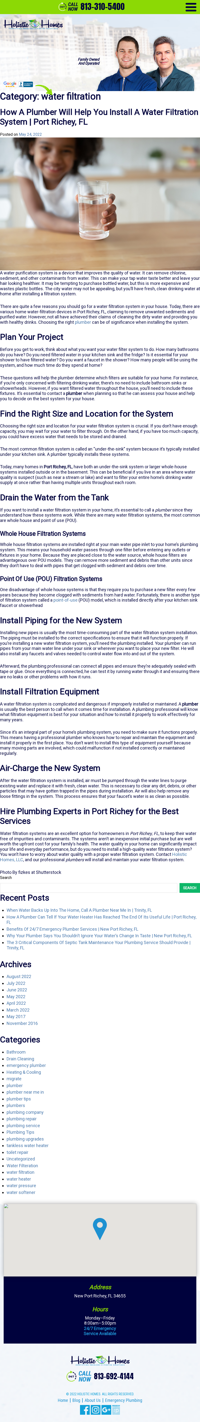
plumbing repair (22, 1118)
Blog (76, 1400)
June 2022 (17, 989)
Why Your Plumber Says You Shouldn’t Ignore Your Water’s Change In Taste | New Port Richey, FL (99, 935)
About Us (93, 1400)
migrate (14, 1078)
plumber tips (19, 1098)
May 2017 (16, 1016)
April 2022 (16, 1003)
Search (6, 877)
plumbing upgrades (25, 1138)
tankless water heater (28, 1145)
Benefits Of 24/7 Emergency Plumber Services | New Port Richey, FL (72, 929)
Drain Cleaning (20, 1058)
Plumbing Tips (20, 1132)
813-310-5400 (102, 6)
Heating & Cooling (24, 1072)
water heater (19, 1179)
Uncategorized (21, 1158)
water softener (21, 1192)
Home (63, 1400)
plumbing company (25, 1112)
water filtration (20, 1172)
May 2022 (16, 996)
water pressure (21, 1185)
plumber (15, 1085)
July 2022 (16, 983)
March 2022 (18, 1010)
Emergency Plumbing (123, 1400)
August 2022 (19, 976)
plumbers (16, 1105)
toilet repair (17, 1152)
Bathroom (16, 1052)
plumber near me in (25, 1092)
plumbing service (23, 1125)
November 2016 (22, 1023)
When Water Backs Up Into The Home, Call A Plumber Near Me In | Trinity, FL (79, 910)
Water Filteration (22, 1165)
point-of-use (65, 600)
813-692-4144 (114, 1376)
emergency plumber (26, 1065)
